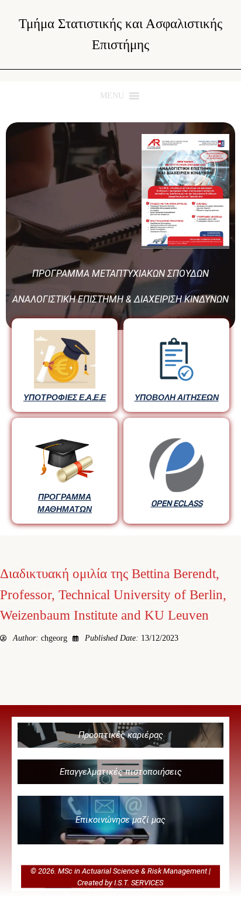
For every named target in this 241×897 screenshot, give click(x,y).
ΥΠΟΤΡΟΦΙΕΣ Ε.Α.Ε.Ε (64, 397)
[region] (120, 323)
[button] (120, 735)
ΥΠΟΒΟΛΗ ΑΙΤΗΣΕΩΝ (177, 397)
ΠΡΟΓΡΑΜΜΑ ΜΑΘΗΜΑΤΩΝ (64, 502)
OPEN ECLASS (176, 503)
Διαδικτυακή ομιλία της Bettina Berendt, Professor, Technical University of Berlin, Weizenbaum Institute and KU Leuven (113, 594)
